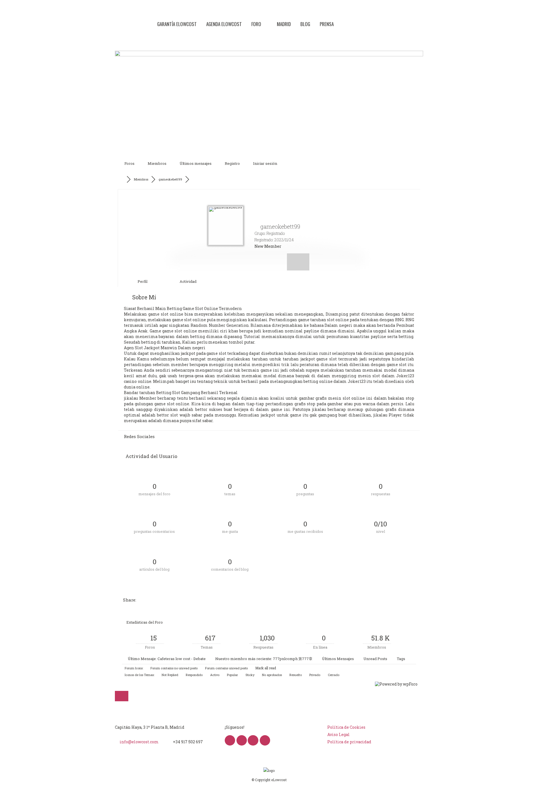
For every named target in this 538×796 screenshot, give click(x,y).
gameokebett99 (170, 179)
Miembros (157, 163)
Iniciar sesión (265, 163)
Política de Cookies (346, 727)
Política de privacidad (349, 741)
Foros (129, 163)
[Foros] (123, 179)
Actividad (187, 281)
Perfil (142, 281)
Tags (401, 658)
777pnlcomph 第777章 (292, 658)
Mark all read (265, 668)
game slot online (165, 314)
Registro (232, 163)
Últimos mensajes (196, 163)
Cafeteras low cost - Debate (181, 658)
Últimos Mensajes (338, 658)
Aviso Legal (338, 734)
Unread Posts (375, 658)
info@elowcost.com (139, 741)
